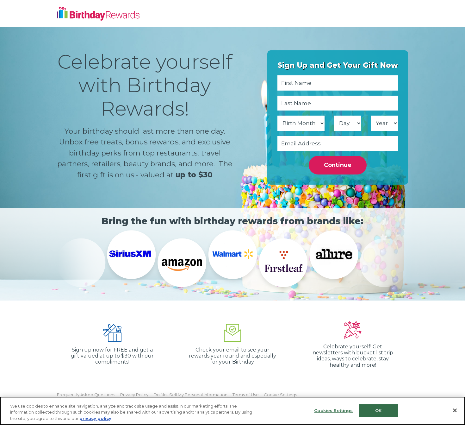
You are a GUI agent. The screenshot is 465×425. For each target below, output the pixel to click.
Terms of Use (245, 394)
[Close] (455, 410)
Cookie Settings (280, 394)
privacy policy (95, 418)
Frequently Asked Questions (86, 394)
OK (378, 410)
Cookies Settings (333, 410)
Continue (337, 165)
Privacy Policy (134, 394)
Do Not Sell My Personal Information (190, 394)
